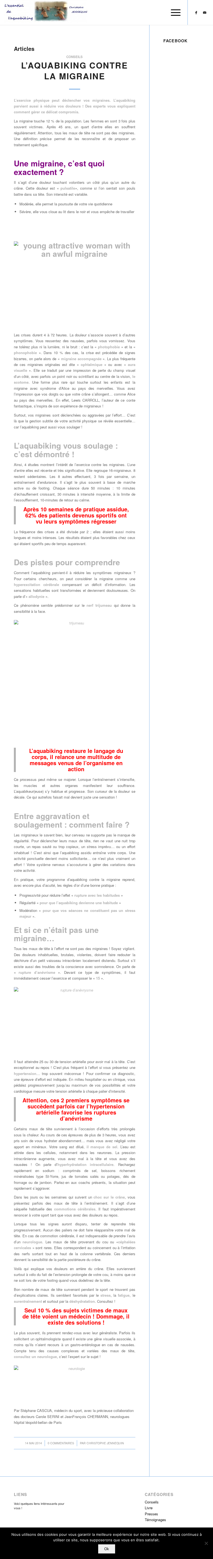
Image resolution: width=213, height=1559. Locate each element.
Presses (151, 1513)
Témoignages (155, 1519)
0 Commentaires (61, 1443)
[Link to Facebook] (196, 12)
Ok (106, 1549)
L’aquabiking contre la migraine (74, 70)
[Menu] (173, 12)
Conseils (74, 56)
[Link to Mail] (205, 12)
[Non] (206, 1543)
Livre (149, 1507)
